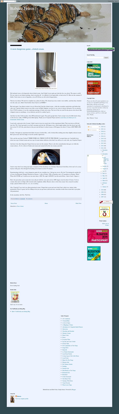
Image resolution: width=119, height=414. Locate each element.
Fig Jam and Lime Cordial (68, 341)
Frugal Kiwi (65, 347)
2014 (102, 141)
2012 (102, 145)
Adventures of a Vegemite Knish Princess (72, 327)
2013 (102, 143)
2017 (102, 134)
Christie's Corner (66, 333)
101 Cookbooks (66, 319)
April (104, 178)
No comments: (29, 199)
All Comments (93, 130)
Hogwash (64, 350)
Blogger (74, 389)
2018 (102, 131)
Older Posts (78, 203)
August (104, 168)
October (105, 166)
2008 (102, 194)
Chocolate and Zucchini (68, 331)
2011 (102, 148)
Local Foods (65, 358)
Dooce (64, 337)
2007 (102, 197)
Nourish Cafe (65, 368)
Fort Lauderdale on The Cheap (70, 345)
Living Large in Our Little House (70, 356)
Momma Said (65, 362)
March (104, 180)
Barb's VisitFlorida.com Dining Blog (21, 311)
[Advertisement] (18, 272)
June (104, 173)
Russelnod (64, 374)
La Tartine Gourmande (68, 352)
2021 (102, 129)
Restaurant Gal (66, 372)
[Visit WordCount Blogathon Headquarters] (94, 260)
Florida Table (65, 343)
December (105, 150)
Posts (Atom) (20, 206)
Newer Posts (14, 203)
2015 (102, 138)
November (105, 154)
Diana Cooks (65, 335)
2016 (102, 136)
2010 (102, 190)
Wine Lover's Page (67, 385)
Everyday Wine (66, 339)
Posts (90, 127)
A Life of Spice (66, 323)
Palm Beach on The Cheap (68, 370)
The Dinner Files (66, 379)
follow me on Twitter (105, 224)
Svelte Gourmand (66, 376)
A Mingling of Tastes (67, 325)
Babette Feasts (22, 8)
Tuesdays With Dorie (67, 381)
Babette (19, 396)
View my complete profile (21, 398)
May (104, 176)
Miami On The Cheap (67, 360)
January (105, 187)
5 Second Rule (66, 321)
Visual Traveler (66, 383)
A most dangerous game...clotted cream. (27, 49)
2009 (102, 192)
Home (46, 203)
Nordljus (64, 366)
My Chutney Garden (67, 364)
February (105, 183)
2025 (102, 126)
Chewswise (65, 329)
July (104, 171)
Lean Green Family (67, 354)
